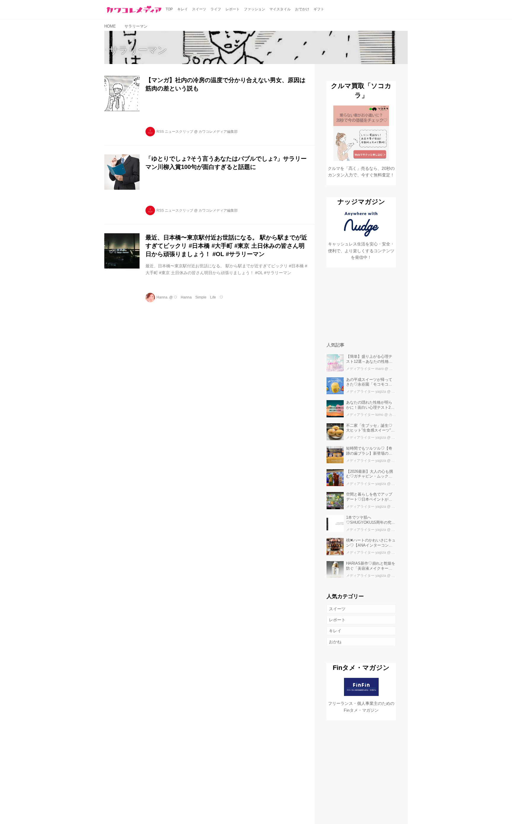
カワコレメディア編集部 (218, 132)
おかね (335, 641)
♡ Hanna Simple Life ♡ (198, 297)
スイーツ (337, 608)
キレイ (335, 630)
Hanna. (162, 297)
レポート (337, 619)
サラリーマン (138, 50)
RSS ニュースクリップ (174, 132)
